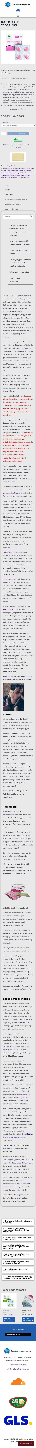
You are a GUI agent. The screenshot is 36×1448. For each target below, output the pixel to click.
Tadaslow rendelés (29, 173)
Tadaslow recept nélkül (16, 173)
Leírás (7, 186)
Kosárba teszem (18, 133)
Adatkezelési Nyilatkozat (18, 1365)
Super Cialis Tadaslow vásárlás (15, 170)
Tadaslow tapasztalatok (7, 175)
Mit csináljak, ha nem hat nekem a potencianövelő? (15, 1270)
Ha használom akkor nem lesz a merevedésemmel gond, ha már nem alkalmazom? (16, 1230)
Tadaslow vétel (25, 178)
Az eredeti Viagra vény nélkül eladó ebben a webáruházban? (16, 1262)
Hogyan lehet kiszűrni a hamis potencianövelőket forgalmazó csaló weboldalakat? (16, 1246)
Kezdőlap (3, 78)
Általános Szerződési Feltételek (18, 1369)
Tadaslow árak (27, 170)
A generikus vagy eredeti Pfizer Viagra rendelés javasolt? (17, 1238)
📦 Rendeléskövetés (26, 1443)
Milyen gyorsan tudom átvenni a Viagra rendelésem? (17, 1222)
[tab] (18, 186)
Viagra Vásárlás (11, 78)
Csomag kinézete (11, 209)
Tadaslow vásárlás (19, 175)
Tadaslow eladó (5, 173)
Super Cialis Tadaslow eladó (13, 168)
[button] (18, 1334)
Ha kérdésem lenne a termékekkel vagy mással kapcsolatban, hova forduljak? (17, 1277)
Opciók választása (9, 1320)
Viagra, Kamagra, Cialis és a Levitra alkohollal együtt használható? (16, 1255)
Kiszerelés (5, 122)
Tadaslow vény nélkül (14, 178)
